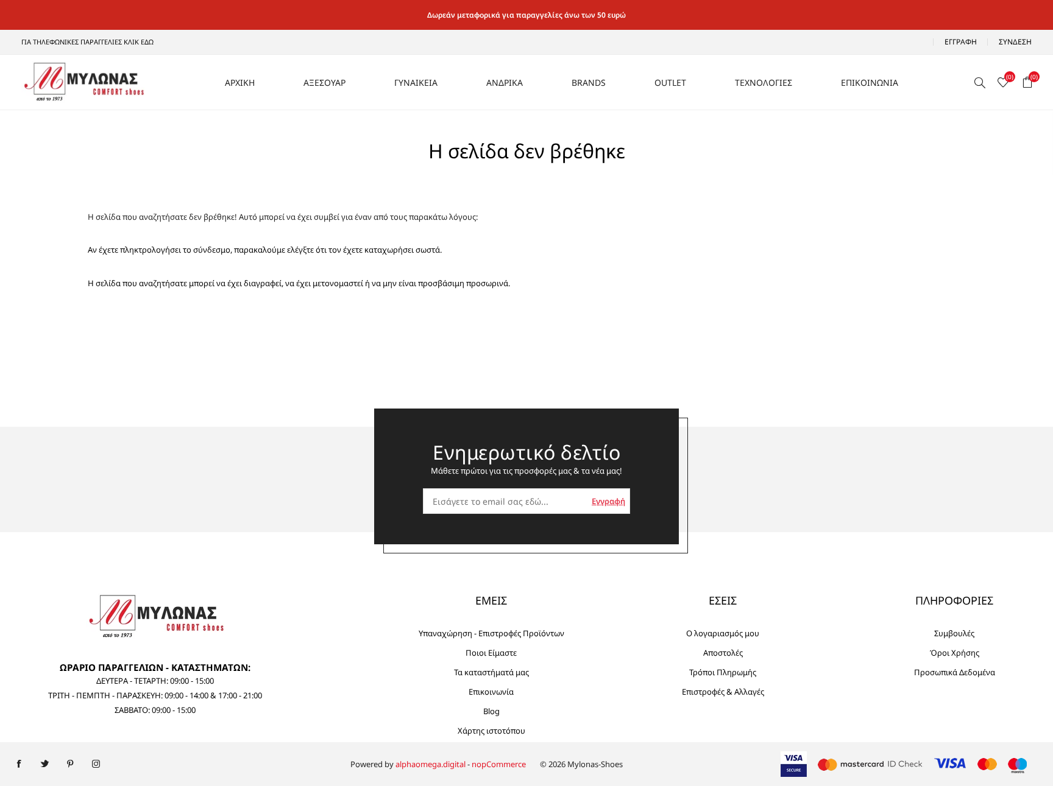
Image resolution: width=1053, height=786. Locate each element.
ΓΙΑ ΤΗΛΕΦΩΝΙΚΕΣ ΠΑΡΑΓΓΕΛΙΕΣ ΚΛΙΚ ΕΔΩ (87, 41)
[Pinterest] (70, 764)
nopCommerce (499, 764)
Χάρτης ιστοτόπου (491, 730)
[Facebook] (19, 764)
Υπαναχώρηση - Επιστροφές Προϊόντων (491, 633)
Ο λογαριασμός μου (722, 633)
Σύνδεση (1015, 42)
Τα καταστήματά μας (491, 672)
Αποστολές (723, 652)
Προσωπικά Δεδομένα (954, 672)
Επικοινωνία (491, 691)
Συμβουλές (954, 633)
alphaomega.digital (430, 764)
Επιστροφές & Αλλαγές (723, 691)
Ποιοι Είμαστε (491, 652)
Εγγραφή (961, 42)
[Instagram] (95, 764)
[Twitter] (44, 764)
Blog (491, 711)
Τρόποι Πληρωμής (722, 672)
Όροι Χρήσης (954, 652)
